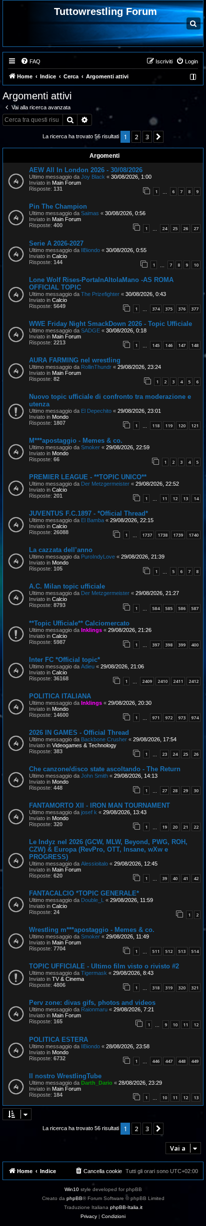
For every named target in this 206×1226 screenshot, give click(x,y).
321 (194, 987)
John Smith (94, 776)
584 (156, 608)
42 (196, 878)
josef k (89, 812)
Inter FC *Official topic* (64, 659)
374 (156, 309)
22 (196, 827)
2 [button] (136, 136)
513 (182, 951)
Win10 (71, 1189)
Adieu (87, 666)
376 (182, 309)
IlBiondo (90, 250)
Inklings (91, 630)
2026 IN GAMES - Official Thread (79, 732)
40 (175, 878)
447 (168, 1061)
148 (194, 345)
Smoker (90, 447)
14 (196, 498)
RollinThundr (96, 367)
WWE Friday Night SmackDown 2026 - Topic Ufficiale (110, 323)
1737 (147, 535)
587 (194, 608)
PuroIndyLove (98, 557)
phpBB (74, 1198)
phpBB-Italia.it (126, 1207)
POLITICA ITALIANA (60, 696)
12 (175, 498)
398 (168, 644)
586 (182, 608)
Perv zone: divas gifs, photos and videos (92, 1002)
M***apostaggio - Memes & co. (75, 440)
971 (156, 717)
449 (194, 1061)
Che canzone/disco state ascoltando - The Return (104, 769)
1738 (163, 535)
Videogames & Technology (84, 745)
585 (168, 608)
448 (182, 1061)
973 (182, 717)
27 (196, 228)
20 (175, 827)
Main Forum (66, 183)
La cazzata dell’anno (60, 550)
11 (164, 498)
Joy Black (93, 177)
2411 (178, 681)
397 (156, 644)
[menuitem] (30, 61)
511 (156, 951)
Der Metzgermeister (105, 484)
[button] (159, 137)
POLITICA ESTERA (58, 1039)
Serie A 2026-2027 (56, 243)
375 (168, 309)
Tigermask (94, 973)
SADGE (90, 330)
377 (194, 309)
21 (185, 827)
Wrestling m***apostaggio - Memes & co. (91, 929)
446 (156, 1061)
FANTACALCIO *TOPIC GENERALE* (84, 893)
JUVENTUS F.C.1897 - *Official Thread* (88, 513)
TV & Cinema (68, 979)
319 (168, 987)
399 (182, 644)
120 (182, 425)
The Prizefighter (100, 294)
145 (156, 345)
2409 (147, 681)
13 (185, 498)
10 (196, 265)
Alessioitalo (94, 864)
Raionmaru (94, 1009)
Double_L (92, 900)
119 (168, 425)
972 (168, 717)
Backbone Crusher (104, 739)
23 (164, 754)
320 (182, 987)
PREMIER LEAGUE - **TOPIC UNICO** (87, 477)
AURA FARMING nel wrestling (74, 360)
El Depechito (96, 411)
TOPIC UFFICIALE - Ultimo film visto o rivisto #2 (104, 966)
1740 (193, 535)
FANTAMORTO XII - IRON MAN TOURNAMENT (99, 805)
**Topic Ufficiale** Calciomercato (79, 623)
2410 (163, 681)
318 (156, 987)
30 (196, 790)
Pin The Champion (58, 206)
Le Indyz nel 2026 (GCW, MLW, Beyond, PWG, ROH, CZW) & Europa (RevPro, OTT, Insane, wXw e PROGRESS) (108, 849)
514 (194, 951)
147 (182, 345)
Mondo (60, 417)
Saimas (90, 213)
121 (194, 425)
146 (168, 345)
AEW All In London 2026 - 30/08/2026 (85, 170)
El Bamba (92, 520)
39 (164, 878)
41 (185, 878)
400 (194, 644)
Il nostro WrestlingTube (65, 1076)
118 (156, 425)
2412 (193, 681)
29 (185, 790)
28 (175, 790)
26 (185, 228)
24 (164, 228)
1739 (178, 535)
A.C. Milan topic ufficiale (67, 586)
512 (168, 951)
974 (194, 717)
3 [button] (147, 136)
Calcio (59, 256)
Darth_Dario (96, 1083)
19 (164, 827)
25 (175, 228)
